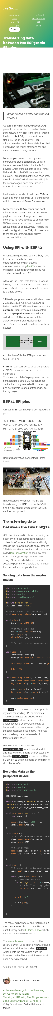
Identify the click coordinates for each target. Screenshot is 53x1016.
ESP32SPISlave (33, 930)
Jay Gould (10, 8)
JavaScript (14, 15)
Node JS (14, 22)
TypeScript (38, 15)
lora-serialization (19, 553)
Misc (38, 26)
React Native (38, 18)
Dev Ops (14, 26)
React (14, 18)
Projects (14, 29)
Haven (36, 980)
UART (30, 266)
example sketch (16, 941)
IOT (38, 22)
